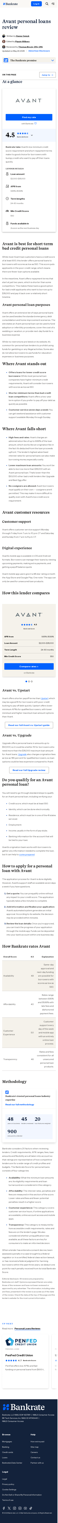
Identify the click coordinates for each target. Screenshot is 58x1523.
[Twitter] (9, 1508)
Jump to (46, 75)
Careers (34, 1452)
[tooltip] (35, 123)
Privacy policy (8, 1484)
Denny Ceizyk (22, 36)
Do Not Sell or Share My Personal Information (22, 1495)
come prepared (27, 854)
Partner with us (37, 1463)
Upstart (44, 698)
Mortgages (7, 1441)
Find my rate (29, 117)
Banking (5, 1447)
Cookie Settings (9, 1489)
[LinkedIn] (20, 1508)
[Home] (12, 3)
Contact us (35, 1457)
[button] (26, 681)
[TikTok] (30, 1508)
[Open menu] (53, 4)
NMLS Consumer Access (43, 1415)
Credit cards (7, 1452)
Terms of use (7, 1500)
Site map (35, 1447)
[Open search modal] (47, 4)
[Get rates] (29, 614)
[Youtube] (25, 1508)
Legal (4, 1479)
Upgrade (22, 754)
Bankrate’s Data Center (12, 1463)
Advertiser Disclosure (39, 51)
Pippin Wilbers (22, 41)
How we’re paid (37, 1441)
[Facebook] (3, 1508)
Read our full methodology (19, 1104)
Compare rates (27, 666)
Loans (4, 1457)
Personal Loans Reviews (27, 1328)
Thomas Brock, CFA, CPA (30, 47)
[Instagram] (14, 1508)
